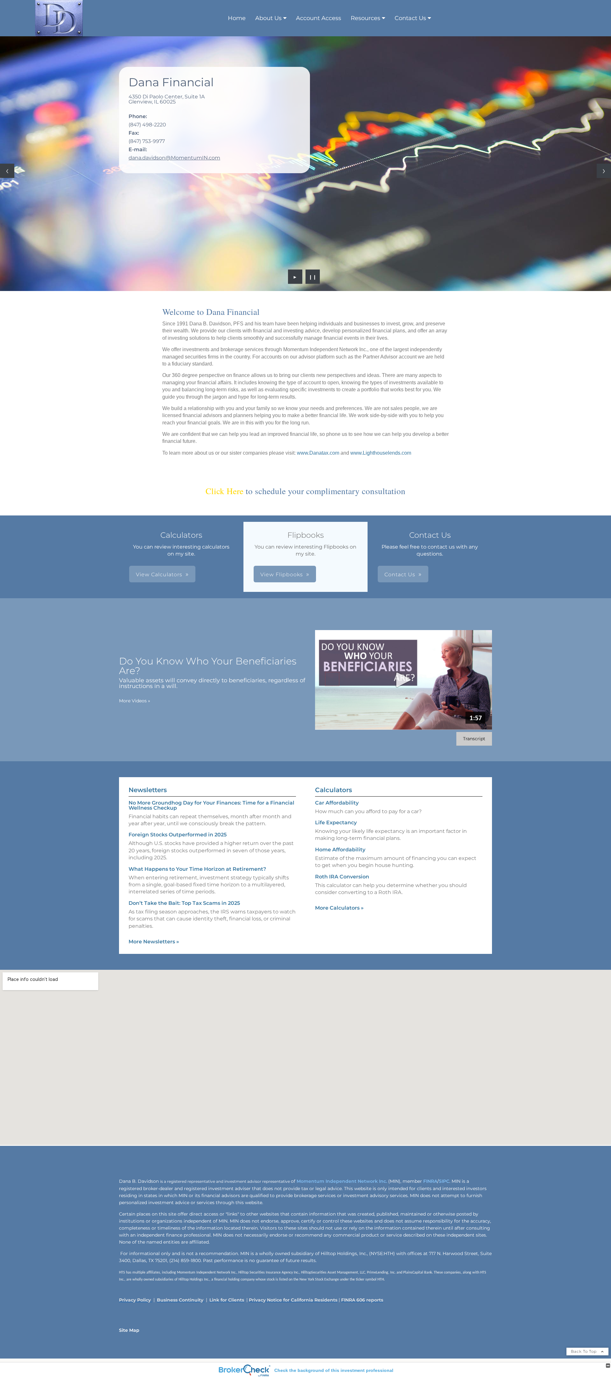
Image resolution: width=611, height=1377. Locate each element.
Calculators (333, 790)
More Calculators (339, 908)
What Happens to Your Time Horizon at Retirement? (197, 869)
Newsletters (148, 790)
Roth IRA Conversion (342, 877)
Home (237, 18)
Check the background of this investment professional (333, 1370)
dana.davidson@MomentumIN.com (174, 158)
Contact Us (410, 18)
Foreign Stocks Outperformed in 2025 (178, 835)
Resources (365, 18)
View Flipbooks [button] (281, 574)
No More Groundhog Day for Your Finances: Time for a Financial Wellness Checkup (211, 805)
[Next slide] (604, 171)
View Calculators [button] (159, 574)
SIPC (444, 1181)
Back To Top (584, 1351)
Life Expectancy (336, 823)
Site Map (129, 1330)
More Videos (134, 701)
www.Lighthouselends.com (380, 453)
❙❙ (313, 277)
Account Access (318, 18)
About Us (268, 18)
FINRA (429, 1181)
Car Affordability (337, 803)
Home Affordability (340, 850)
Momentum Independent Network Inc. (342, 1181)
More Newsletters (154, 942)
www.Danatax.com (318, 453)
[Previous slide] (7, 171)
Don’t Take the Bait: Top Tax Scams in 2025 (184, 903)
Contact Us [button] (399, 574)
